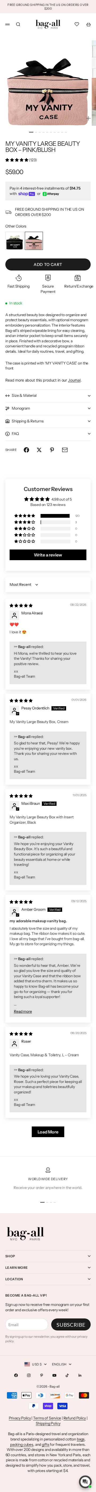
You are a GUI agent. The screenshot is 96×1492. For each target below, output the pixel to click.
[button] (17, 160)
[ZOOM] (88, 118)
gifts (45, 1444)
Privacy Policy (20, 1418)
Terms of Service (47, 1418)
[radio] (14, 241)
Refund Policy (74, 1418)
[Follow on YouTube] (54, 1375)
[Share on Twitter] (39, 450)
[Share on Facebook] (26, 450)
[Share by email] (65, 450)
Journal (74, 380)
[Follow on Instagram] (29, 1375)
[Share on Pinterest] (52, 450)
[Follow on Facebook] (16, 1375)
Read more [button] (23, 1011)
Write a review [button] (48, 554)
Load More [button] (48, 1131)
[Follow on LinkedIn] (80, 1375)
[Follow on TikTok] (67, 1375)
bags (81, 1439)
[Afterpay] (51, 194)
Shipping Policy (48, 1423)
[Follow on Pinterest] (41, 1375)
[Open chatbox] (85, 1481)
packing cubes (21, 1444)
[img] (21, 605)
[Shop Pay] (26, 194)
